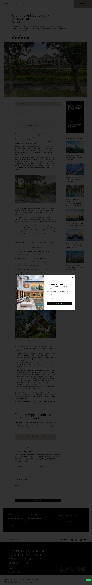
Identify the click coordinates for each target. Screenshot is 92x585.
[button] (72, 277)
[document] (46, 292)
